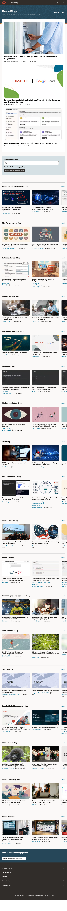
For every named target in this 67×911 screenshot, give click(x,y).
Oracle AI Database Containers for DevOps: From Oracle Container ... (43, 280)
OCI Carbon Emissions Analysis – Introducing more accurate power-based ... (45, 653)
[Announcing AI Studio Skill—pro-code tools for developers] (16, 234)
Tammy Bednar (17, 146)
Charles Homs (6, 322)
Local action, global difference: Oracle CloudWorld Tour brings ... (44, 764)
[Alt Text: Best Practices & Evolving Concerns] (16, 414)
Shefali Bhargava (37, 285)
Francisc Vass (6, 213)
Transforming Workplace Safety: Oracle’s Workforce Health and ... (15, 618)
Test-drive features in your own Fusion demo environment (45, 245)
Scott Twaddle (6, 656)
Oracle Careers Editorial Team (11, 546)
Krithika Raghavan (37, 586)
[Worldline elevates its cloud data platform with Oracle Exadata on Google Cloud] (33, 38)
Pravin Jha (5, 285)
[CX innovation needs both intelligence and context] (45, 343)
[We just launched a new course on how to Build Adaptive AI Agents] (16, 377)
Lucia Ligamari (6, 731)
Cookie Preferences (39, 895)
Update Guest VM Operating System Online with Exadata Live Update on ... (14, 280)
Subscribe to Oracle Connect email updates (14, 170)
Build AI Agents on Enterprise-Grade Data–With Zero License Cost (30, 143)
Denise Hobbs (6, 843)
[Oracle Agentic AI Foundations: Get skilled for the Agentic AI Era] (45, 791)
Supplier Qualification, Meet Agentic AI (45, 727)
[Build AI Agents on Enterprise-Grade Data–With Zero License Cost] (33, 124)
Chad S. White (6, 428)
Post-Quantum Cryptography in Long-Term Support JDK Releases (44, 463)
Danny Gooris (36, 841)
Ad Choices (47, 895)
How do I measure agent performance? (15, 352)
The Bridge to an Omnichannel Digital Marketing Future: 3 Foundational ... (44, 425)
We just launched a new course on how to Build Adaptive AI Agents (16, 388)
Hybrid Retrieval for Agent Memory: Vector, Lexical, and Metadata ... (44, 388)
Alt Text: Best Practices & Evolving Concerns (13, 425)
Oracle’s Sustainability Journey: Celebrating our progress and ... (12, 652)
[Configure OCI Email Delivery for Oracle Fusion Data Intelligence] (16, 568)
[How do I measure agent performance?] (16, 343)
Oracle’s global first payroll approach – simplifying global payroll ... (45, 618)
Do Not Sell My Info (29, 895)
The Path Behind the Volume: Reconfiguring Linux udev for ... (42, 208)
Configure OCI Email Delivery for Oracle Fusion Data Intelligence (14, 579)
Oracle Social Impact (8, 768)
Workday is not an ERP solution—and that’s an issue (14, 318)
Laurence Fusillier (9, 61)
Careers (52, 895)
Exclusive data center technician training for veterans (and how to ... (45, 542)
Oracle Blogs (14, 2)
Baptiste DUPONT (20, 61)
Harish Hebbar (36, 505)
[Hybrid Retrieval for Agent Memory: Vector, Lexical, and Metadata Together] (45, 377)
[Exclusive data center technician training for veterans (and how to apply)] (45, 532)
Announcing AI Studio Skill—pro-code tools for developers (15, 245)
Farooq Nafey (36, 211)
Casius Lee (5, 391)
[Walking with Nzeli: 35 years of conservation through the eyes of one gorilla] (16, 754)
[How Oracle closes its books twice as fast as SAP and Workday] (45, 308)
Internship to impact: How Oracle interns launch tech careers (15, 542)
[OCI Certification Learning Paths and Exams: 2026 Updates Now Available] (16, 791)
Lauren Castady (6, 430)
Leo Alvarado (8, 146)
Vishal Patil (5, 283)
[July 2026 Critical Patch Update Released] (45, 680)
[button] (58, 2)
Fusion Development (8, 248)
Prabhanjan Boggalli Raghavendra (42, 582)
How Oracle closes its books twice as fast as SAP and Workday (45, 318)
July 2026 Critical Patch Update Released (45, 690)
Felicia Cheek (36, 621)
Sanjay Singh (36, 287)
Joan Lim (64, 733)
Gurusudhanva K (37, 507)
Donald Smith (6, 467)
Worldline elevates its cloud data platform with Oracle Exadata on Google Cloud (30, 58)
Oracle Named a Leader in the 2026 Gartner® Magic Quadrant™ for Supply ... (16, 728)
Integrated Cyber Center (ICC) (11, 694)
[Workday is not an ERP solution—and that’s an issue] (16, 308)
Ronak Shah (35, 657)
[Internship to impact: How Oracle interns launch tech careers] (16, 532)
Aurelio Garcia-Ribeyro (38, 467)
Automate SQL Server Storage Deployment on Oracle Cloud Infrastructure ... (12, 209)
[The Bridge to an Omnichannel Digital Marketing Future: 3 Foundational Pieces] (45, 414)
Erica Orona (5, 582)
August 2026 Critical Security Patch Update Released (14, 691)
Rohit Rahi (5, 805)
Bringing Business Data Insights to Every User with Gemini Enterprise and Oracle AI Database (32, 101)
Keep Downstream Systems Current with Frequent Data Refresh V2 (45, 579)
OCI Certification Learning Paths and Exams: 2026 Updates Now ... (14, 801)
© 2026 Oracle (16, 895)
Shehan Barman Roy (38, 502)
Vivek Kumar (6, 355)
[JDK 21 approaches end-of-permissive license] (16, 453)
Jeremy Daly (35, 391)
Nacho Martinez (7, 393)
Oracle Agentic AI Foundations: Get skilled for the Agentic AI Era (43, 801)
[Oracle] (4, 2)
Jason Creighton (7, 502)
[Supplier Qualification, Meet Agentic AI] (45, 717)
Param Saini (35, 283)
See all (63, 186)
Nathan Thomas (9, 104)
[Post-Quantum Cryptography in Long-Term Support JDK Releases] (45, 453)
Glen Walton (5, 621)
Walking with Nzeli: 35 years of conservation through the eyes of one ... (15, 764)
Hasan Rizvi (18, 104)
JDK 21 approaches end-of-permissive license (14, 463)
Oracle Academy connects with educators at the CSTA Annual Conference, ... (12, 839)
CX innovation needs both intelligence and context (44, 353)
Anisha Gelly (35, 584)
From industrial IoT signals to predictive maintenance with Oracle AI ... (45, 498)
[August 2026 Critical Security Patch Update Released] (16, 680)
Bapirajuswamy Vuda (38, 503)
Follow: (57, 12)
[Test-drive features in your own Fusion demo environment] (45, 234)
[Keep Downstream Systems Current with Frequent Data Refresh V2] (45, 568)
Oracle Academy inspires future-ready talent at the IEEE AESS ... (44, 838)
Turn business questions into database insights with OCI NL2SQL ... (15, 498)
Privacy (22, 895)
